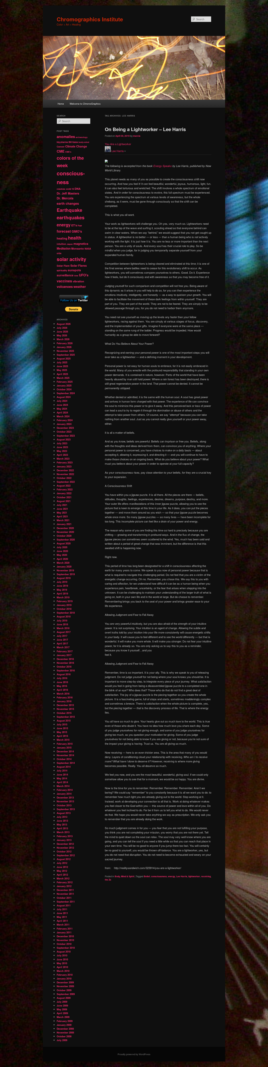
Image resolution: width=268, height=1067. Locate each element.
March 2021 (63, 520)
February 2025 (65, 381)
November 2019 (65, 570)
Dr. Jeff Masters (68, 193)
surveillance (65, 275)
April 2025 (62, 374)
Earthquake (69, 210)
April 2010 (62, 967)
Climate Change (76, 146)
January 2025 (64, 385)
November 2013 (65, 801)
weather (79, 286)
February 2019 (65, 601)
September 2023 (66, 435)
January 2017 (64, 655)
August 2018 (64, 616)
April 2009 (62, 1013)
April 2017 (62, 643)
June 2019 (62, 585)
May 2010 (62, 963)
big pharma (62, 142)
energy (171, 876)
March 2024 (63, 416)
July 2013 (62, 817)
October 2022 (64, 478)
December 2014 (65, 751)
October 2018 (64, 609)
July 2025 (62, 362)
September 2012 (66, 855)
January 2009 (64, 1025)
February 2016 (65, 697)
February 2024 (65, 420)
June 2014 (62, 774)
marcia (136, 135)
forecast (64, 231)
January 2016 (64, 701)
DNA (78, 189)
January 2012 (64, 886)
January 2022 (64, 493)
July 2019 (62, 582)
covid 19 (70, 189)
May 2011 (62, 917)
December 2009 (65, 982)
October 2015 (64, 713)
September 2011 (66, 901)
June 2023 (62, 447)
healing (62, 238)
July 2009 (62, 1001)
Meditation (64, 248)
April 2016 (62, 689)
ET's (74, 225)
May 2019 (62, 589)
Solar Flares (78, 265)
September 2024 (66, 393)
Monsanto (77, 248)
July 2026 (62, 327)
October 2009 (64, 990)
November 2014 (65, 755)
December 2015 (65, 705)
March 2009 (63, 1017)
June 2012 (62, 867)
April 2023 (62, 454)
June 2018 (62, 624)
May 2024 (62, 408)
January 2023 (64, 466)
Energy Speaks (162, 166)
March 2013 (63, 832)
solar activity (71, 259)
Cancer (61, 146)
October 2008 (64, 1036)
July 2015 (62, 724)
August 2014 (64, 766)
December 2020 (65, 528)
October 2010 (64, 944)
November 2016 (65, 662)
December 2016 (65, 659)
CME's (68, 151)
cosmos (61, 189)
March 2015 (63, 739)
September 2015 (66, 716)
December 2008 (65, 1028)
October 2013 (64, 805)
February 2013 (65, 836)
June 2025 (62, 366)
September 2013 (66, 809)
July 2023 (62, 443)
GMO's (77, 231)
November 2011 (65, 893)
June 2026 (62, 331)
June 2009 (62, 1005)
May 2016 (62, 686)
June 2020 (62, 551)
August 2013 (64, 813)
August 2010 (64, 951)
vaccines (64, 280)
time (76, 275)
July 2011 (62, 909)
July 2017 (62, 636)
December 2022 (65, 470)
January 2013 (64, 840)
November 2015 (65, 709)
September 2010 (66, 947)
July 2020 (62, 547)
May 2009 (62, 1009)
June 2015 (62, 728)
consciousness (159, 876)
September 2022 (66, 481)
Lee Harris (117, 151)
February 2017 (65, 651)
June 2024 (62, 405)
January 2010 (64, 978)
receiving (206, 876)
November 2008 (65, 1032)
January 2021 (64, 524)
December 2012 (65, 844)
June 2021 (62, 508)
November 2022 (65, 474)
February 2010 (65, 974)
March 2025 (63, 378)
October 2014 (64, 759)
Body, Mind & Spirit (124, 876)
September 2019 (66, 574)
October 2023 (64, 431)
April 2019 (62, 593)
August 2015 (64, 720)
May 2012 (62, 870)
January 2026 (64, 347)
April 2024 (62, 412)
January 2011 (64, 932)
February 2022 (65, 489)
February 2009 (65, 1021)
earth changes (68, 203)
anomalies (66, 136)
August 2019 (64, 578)
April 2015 (62, 736)
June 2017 (62, 639)
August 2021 (64, 501)
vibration (78, 281)
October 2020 (64, 535)
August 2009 (64, 998)
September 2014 (66, 763)
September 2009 (66, 994)
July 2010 (62, 955)
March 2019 (63, 597)
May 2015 (62, 732)
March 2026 (63, 339)
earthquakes (70, 217)
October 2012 (64, 851)
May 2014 (62, 778)
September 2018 (66, 612)
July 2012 (62, 863)
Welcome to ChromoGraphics (85, 103)
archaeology (82, 137)
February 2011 (65, 928)
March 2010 (63, 971)
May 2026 (62, 335)
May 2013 (62, 824)
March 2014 (63, 786)
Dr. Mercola (65, 198)
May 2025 (62, 370)
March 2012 (63, 878)
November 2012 (65, 847)
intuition (61, 244)
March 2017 (63, 647)
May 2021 (62, 512)
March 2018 (63, 628)
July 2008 (62, 1040)
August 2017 (64, 632)
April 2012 (62, 874)
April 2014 (62, 782)
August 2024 (64, 397)
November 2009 (65, 986)
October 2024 (64, 389)
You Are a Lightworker (118, 144)
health (74, 237)
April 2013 (62, 828)
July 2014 (62, 770)
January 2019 (64, 605)
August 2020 (64, 543)
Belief (147, 876)
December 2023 (65, 427)
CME (61, 151)
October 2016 (64, 666)
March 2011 (63, 924)
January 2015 (64, 747)
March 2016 (63, 693)
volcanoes (65, 286)
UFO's (83, 275)
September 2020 (66, 539)
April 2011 (62, 920)
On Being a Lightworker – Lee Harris (145, 129)
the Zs (108, 879)
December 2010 (65, 936)
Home (61, 103)
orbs (59, 253)
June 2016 (62, 682)
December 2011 (65, 890)
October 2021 (64, 497)
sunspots (74, 270)
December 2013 (65, 797)
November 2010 (65, 940)
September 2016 (66, 670)
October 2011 (64, 897)
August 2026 (64, 324)
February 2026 (65, 343)
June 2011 (62, 913)
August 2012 (64, 859)
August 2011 (64, 905)
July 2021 (62, 505)
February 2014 (65, 790)
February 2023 (65, 462)
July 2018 (62, 620)
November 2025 (65, 351)
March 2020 (63, 562)
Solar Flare (63, 265)
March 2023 (63, 458)
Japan (70, 244)
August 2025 (64, 358)
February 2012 (65, 882)
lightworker (194, 876)
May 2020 (62, 555)
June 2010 (62, 959)
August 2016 (64, 674)
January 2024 (64, 424)
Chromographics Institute (90, 19)
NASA (88, 248)
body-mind (84, 142)
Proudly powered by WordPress (134, 1054)
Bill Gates (73, 142)
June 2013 (62, 820)
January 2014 (64, 793)
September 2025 (66, 354)
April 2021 (62, 516)
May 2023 (62, 451)
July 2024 (62, 401)
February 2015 (65, 743)
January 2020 (64, 566)
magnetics (80, 244)
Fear (80, 225)
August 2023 (64, 439)
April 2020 (62, 559)
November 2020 (65, 532)
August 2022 (64, 485)
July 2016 (62, 678)
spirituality (62, 270)
